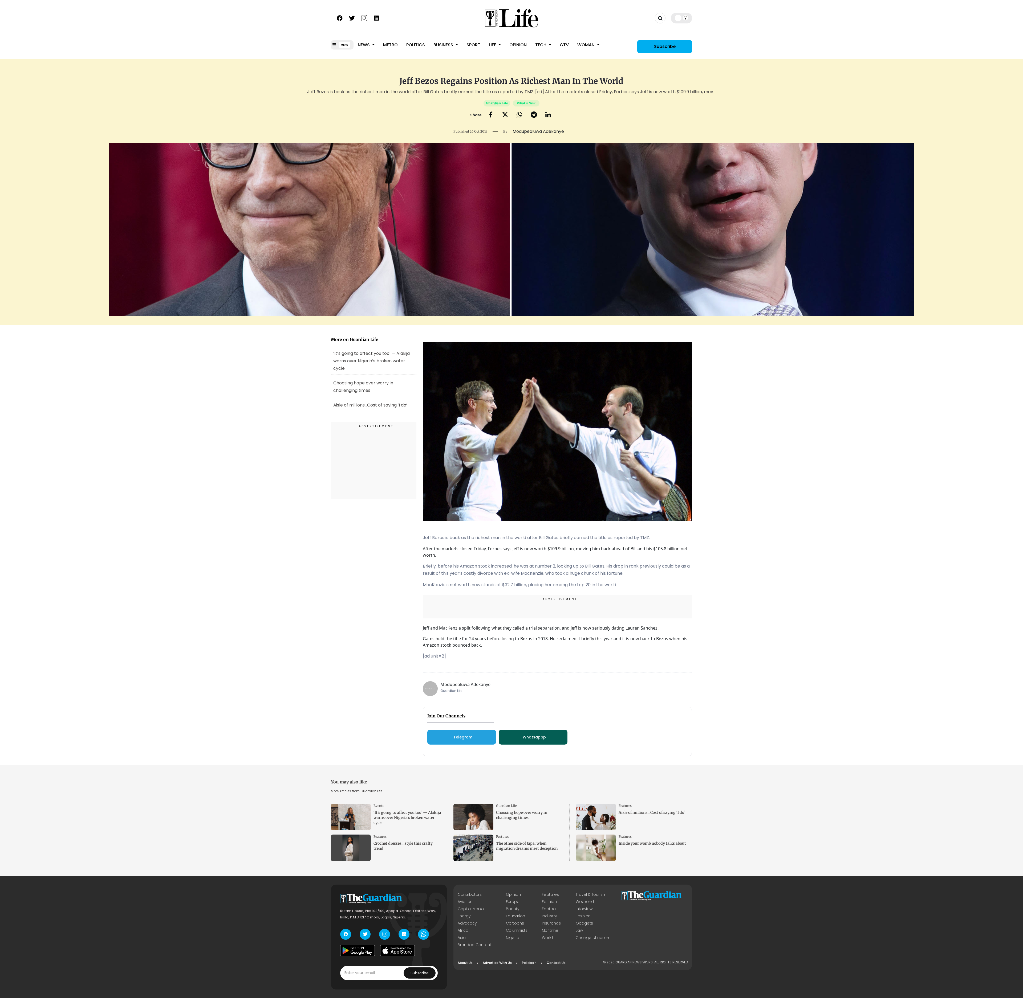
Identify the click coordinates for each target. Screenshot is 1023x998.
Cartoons (515, 923)
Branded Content (474, 944)
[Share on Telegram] (534, 115)
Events (379, 806)
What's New (526, 103)
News (364, 45)
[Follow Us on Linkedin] (376, 17)
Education (515, 916)
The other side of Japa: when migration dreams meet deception (527, 846)
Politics (415, 45)
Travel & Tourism (591, 894)
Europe (512, 901)
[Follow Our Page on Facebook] (339, 17)
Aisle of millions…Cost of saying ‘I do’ (652, 812)
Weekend (585, 901)
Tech (541, 45)
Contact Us (556, 962)
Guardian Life (497, 103)
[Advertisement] (374, 461)
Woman (586, 45)
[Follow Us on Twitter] (351, 17)
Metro (390, 45)
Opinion (518, 45)
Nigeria (512, 937)
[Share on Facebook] (491, 115)
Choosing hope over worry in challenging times (521, 815)
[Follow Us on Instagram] (364, 17)
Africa (463, 930)
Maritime (550, 930)
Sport (473, 45)
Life (493, 45)
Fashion (549, 901)
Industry (549, 916)
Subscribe (665, 46)
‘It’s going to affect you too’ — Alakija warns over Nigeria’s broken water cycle (371, 360)
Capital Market (471, 908)
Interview (584, 908)
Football (549, 908)
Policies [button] (528, 962)
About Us (465, 962)
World (547, 937)
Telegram (462, 737)
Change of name (592, 937)
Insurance (551, 923)
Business (443, 45)
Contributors (470, 894)
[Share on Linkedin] (548, 115)
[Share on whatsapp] (519, 115)
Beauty (512, 908)
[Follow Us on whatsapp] (423, 934)
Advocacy (467, 923)
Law (579, 930)
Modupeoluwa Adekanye (465, 684)
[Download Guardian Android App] (357, 950)
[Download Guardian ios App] (397, 950)
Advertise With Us (497, 962)
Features (625, 806)
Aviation (465, 901)
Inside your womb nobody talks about (652, 843)
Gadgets (584, 923)
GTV (564, 45)
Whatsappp (534, 737)
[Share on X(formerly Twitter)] (505, 115)
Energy (464, 916)
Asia (462, 937)
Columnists (516, 930)
